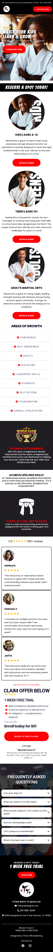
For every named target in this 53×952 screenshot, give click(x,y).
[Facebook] (22, 945)
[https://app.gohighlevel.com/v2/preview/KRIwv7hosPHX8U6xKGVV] (26, 889)
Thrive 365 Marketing (33, 935)
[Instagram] (30, 945)
